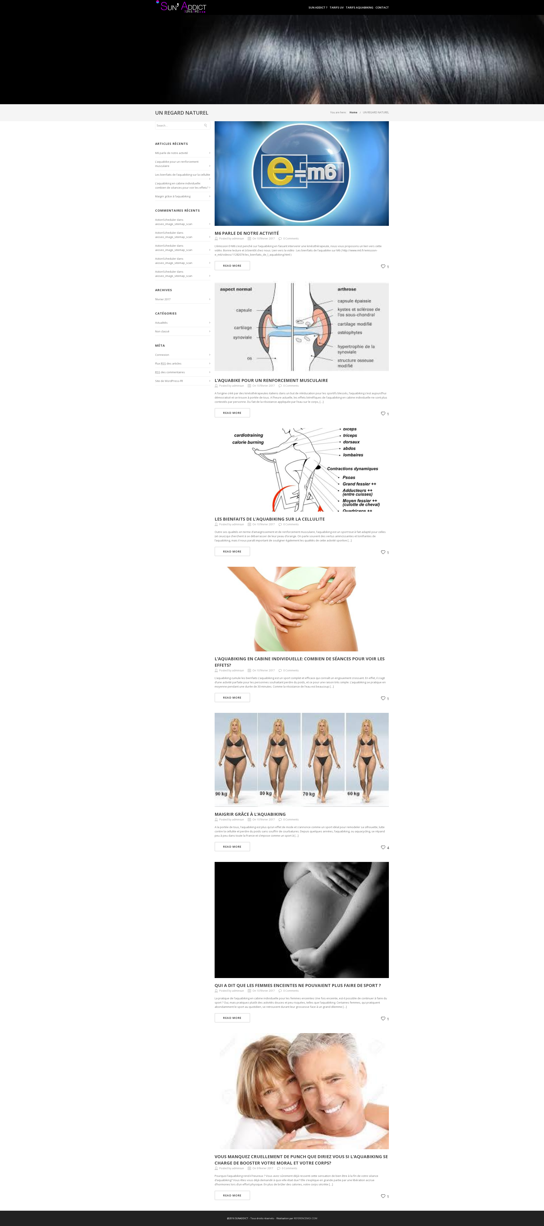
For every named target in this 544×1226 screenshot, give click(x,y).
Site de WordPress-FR (169, 381)
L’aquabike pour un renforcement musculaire (271, 380)
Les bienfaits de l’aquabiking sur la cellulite (182, 175)
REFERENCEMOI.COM (305, 1218)
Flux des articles (168, 363)
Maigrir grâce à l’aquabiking (172, 196)
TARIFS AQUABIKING (359, 7)
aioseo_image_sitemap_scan (173, 224)
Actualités (161, 323)
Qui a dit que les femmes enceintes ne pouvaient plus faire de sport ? (298, 985)
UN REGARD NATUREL (376, 112)
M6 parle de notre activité (171, 153)
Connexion (162, 355)
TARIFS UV (337, 7)
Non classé (162, 331)
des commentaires (170, 372)
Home (353, 112)
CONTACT (382, 7)
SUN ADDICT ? (318, 7)
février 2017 (162, 299)
